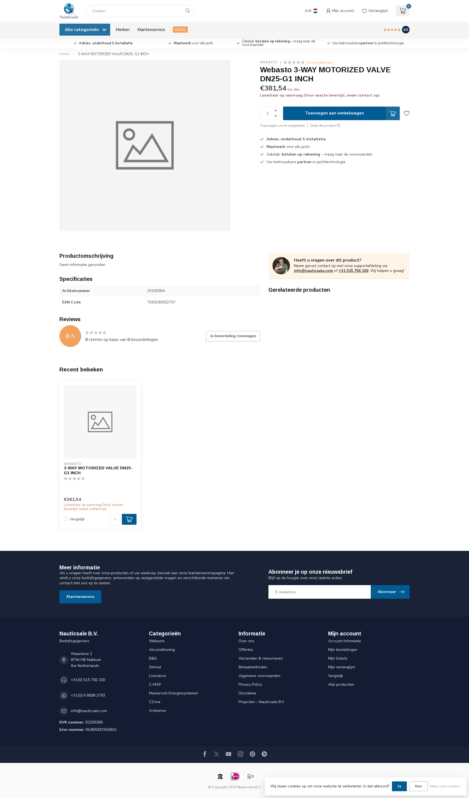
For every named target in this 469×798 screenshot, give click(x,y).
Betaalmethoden (253, 667)
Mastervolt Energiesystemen (173, 693)
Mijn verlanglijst (341, 667)
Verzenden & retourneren (261, 658)
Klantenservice (151, 29)
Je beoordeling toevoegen (233, 336)
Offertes (246, 649)
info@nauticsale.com (313, 270)
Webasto (269, 62)
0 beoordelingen (319, 62)
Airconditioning (162, 649)
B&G (153, 658)
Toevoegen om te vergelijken (282, 125)
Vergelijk (77, 519)
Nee (418, 786)
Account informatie (344, 641)
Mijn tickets (337, 658)
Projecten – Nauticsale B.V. (262, 701)
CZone (154, 701)
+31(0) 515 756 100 (88, 679)
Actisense (157, 710)
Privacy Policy (250, 684)
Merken (122, 29)
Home (64, 54)
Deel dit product (323, 125)
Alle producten (341, 684)
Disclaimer (247, 693)
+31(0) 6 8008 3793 (88, 695)
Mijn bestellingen (342, 649)
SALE (180, 29)
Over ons (246, 641)
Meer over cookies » (445, 786)
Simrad (155, 667)
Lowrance (157, 675)
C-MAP (155, 684)
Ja (399, 786)
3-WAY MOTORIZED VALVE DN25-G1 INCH (113, 54)
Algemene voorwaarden (259, 675)
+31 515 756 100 (353, 270)
